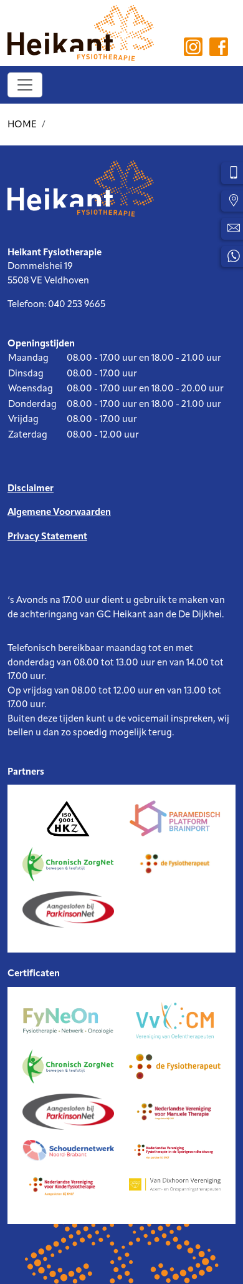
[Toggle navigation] (24, 84)
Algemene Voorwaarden (59, 512)
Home (22, 125)
